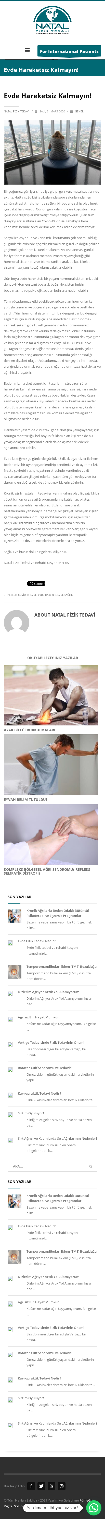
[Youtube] (51, 1486)
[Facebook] (31, 1486)
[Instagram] (61, 1486)
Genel (79, 111)
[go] (90, 1166)
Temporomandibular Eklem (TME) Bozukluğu (62, 966)
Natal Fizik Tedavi (17, 111)
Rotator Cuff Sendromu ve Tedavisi (45, 1068)
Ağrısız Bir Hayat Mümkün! (39, 1017)
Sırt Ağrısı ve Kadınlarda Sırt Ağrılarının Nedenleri (57, 1138)
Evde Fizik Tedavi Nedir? (37, 941)
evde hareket (47, 595)
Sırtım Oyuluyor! (31, 1113)
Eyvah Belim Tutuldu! (25, 799)
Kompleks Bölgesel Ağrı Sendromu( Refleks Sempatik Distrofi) (47, 871)
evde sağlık (65, 595)
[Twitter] (41, 1486)
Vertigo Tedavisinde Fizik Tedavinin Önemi (51, 1042)
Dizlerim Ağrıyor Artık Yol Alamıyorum (48, 992)
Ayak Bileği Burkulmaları (29, 729)
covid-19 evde (27, 595)
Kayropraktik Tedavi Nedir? (39, 1093)
